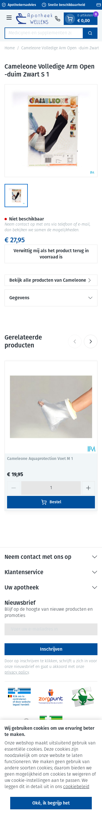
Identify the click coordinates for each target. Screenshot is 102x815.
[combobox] (44, 33)
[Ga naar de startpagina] (34, 18)
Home (10, 48)
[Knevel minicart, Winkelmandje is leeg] (70, 19)
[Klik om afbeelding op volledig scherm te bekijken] (51, 130)
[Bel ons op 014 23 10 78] (57, 19)
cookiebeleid (76, 787)
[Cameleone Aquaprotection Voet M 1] (51, 407)
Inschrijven (51, 649)
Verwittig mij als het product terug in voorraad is (51, 254)
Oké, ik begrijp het (51, 803)
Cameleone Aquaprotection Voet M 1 (40, 458)
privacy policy (17, 672)
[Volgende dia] (90, 341)
